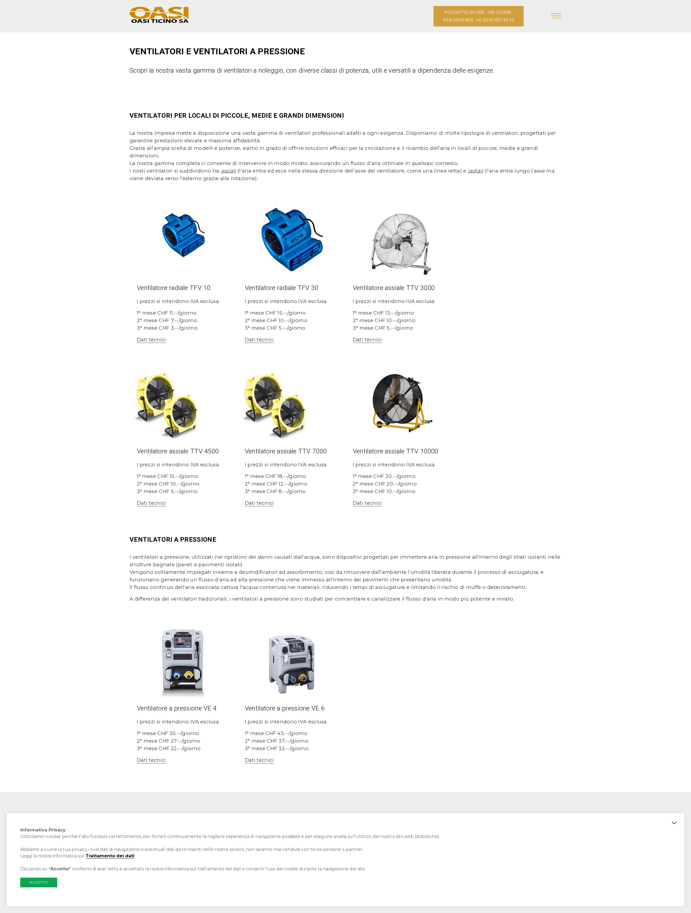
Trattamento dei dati (110, 855)
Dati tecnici (151, 339)
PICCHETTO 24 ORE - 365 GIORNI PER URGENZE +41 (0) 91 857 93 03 (478, 16)
